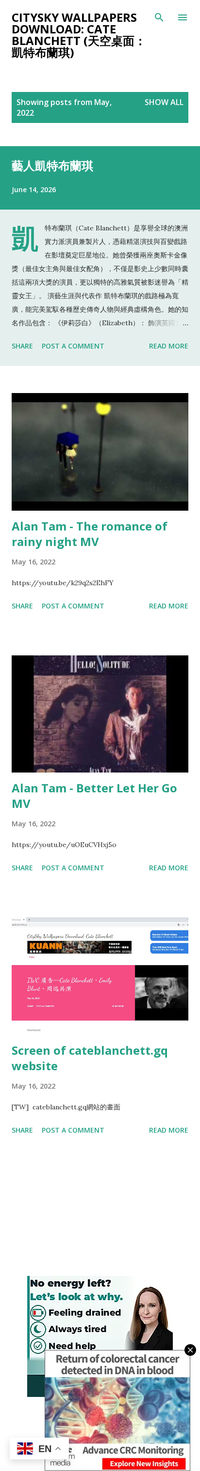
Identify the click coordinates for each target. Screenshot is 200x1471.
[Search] (159, 17)
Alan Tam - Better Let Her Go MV (94, 795)
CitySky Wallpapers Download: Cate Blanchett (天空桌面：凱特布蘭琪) (79, 34)
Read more (168, 345)
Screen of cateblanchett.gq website (90, 1058)
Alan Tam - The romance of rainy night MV (89, 533)
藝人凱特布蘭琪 (52, 165)
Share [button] (22, 345)
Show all (164, 102)
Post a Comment (73, 345)
